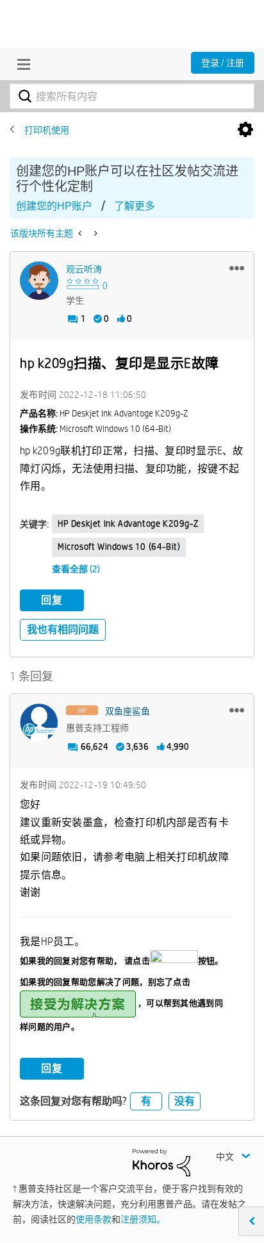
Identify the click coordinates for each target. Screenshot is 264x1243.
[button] (237, 268)
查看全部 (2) (76, 569)
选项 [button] (245, 130)
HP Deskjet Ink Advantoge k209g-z (128, 523)
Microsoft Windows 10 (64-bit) (119, 546)
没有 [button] (184, 1101)
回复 (52, 600)
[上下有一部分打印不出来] (81, 233)
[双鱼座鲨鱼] (39, 723)
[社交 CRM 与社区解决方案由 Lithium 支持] (161, 1161)
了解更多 (134, 206)
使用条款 (93, 1219)
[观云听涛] (39, 280)
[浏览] (20, 64)
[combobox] (132, 96)
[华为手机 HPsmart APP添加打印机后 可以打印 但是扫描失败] (94, 233)
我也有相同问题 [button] (63, 629)
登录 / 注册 (222, 63)
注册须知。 (142, 1219)
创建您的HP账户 (54, 206)
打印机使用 (46, 130)
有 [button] (146, 1101)
